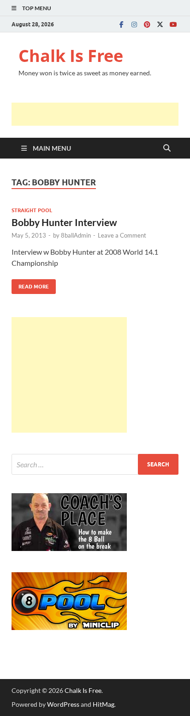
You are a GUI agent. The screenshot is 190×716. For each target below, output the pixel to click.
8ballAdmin (76, 235)
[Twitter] (160, 24)
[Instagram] (134, 24)
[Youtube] (172, 24)
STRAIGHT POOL (32, 210)
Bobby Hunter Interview (64, 222)
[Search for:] (95, 464)
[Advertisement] (101, 114)
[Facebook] (121, 24)
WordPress (63, 704)
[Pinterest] (147, 24)
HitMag (103, 704)
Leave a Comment (122, 235)
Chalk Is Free (70, 55)
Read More (30, 284)
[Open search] (167, 148)
